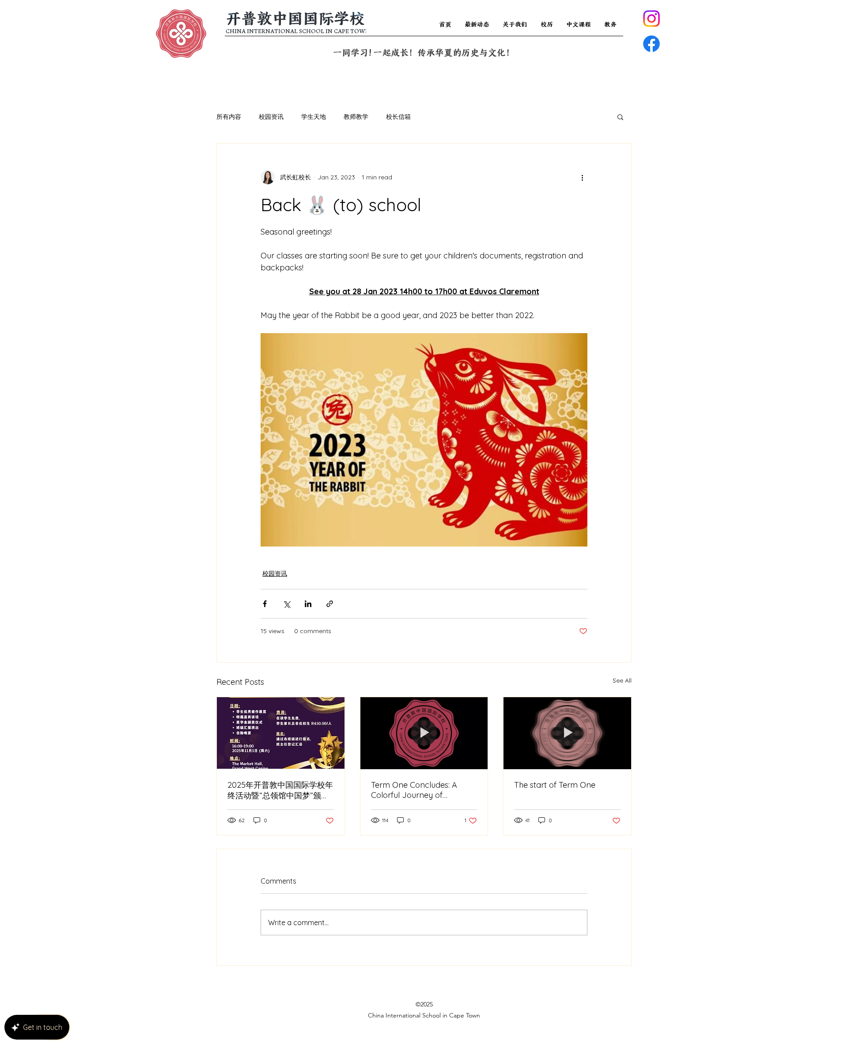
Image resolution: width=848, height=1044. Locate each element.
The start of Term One (554, 785)
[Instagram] (651, 19)
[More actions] (582, 177)
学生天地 (313, 117)
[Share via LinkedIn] (308, 604)
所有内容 (228, 117)
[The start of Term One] (567, 733)
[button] (620, 116)
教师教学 (356, 117)
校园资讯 (271, 117)
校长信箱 (398, 117)
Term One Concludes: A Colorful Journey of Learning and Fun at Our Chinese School (416, 790)
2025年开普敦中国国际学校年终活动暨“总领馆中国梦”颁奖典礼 (280, 790)
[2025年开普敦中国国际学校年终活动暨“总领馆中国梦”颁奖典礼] (280, 733)
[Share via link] (330, 604)
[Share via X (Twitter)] (286, 604)
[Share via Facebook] (265, 604)
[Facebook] (651, 44)
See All (622, 680)
